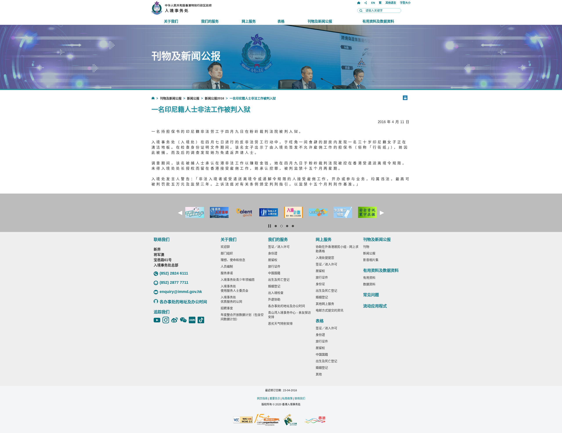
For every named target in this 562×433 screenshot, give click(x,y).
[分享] (365, 2)
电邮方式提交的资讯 (329, 310)
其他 (319, 374)
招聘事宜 (227, 308)
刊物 (366, 246)
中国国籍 (274, 273)
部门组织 (227, 253)
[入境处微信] (184, 319)
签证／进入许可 (279, 246)
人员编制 (227, 266)
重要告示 (275, 398)
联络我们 (300, 398)
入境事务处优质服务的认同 (231, 299)
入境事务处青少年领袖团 (237, 279)
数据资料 (369, 284)
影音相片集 (370, 260)
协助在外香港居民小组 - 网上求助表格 (337, 249)
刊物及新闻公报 (171, 98)
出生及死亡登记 (279, 279)
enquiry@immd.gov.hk (181, 291)
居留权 (272, 260)
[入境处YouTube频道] (158, 319)
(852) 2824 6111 (174, 273)
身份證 (272, 253)
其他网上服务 (325, 303)
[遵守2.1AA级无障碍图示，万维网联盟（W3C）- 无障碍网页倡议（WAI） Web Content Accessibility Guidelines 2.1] (242, 420)
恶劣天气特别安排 (280, 323)
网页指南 (262, 398)
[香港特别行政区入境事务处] (191, 13)
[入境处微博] (175, 319)
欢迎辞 (225, 246)
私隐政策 (287, 398)
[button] (180, 213)
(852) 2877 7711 (174, 282)
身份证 (320, 284)
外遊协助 (274, 299)
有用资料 (369, 277)
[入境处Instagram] (166, 319)
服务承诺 (227, 273)
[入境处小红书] (193, 319)
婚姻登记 (274, 286)
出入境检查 (275, 293)
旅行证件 (274, 266)
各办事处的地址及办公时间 (183, 302)
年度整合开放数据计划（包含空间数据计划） (242, 317)
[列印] (405, 97)
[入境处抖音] (202, 319)
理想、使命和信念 (233, 260)
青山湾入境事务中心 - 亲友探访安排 (289, 315)
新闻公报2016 (214, 98)
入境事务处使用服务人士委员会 (234, 288)
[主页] (358, 2)
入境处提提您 (325, 257)
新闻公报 (193, 98)
